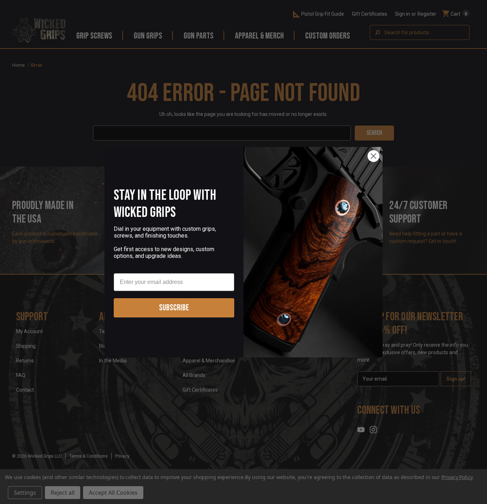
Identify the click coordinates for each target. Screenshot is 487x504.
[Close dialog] (373, 156)
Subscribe (174, 307)
